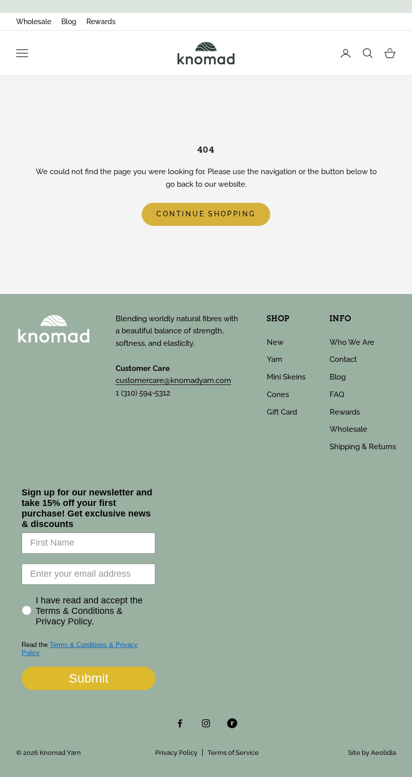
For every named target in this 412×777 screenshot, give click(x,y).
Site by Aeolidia (372, 752)
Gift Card (282, 412)
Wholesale (33, 22)
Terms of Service (233, 752)
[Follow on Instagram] (206, 723)
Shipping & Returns (363, 446)
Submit (89, 678)
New (275, 342)
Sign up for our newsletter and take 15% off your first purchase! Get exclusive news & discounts (87, 508)
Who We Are (352, 342)
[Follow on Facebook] (180, 723)
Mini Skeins (286, 376)
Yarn (274, 359)
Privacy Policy (176, 752)
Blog (68, 22)
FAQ (337, 394)
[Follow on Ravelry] (232, 723)
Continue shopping (206, 214)
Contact (343, 359)
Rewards (101, 22)
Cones (278, 394)
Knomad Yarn (60, 752)
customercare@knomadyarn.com (173, 380)
